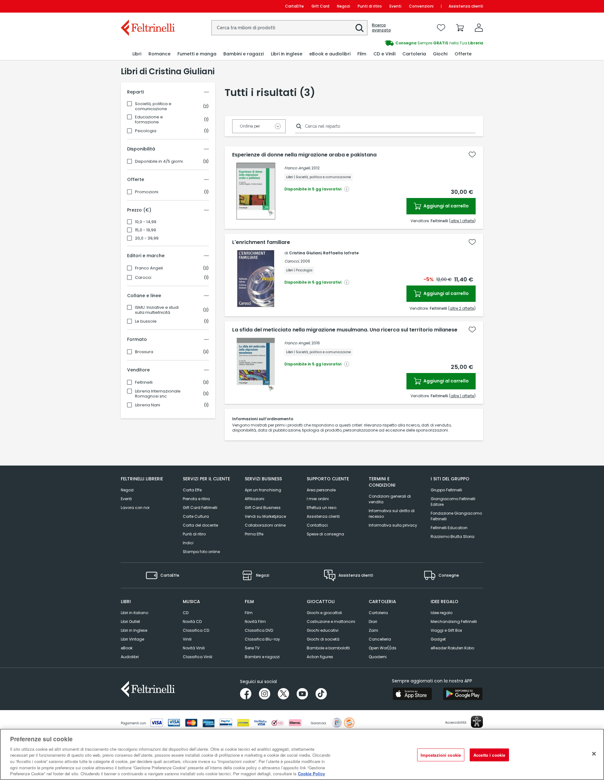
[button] (359, 28)
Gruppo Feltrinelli (446, 490)
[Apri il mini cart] (460, 27)
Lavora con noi (135, 507)
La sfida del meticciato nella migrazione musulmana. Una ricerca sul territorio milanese (344, 329)
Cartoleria (378, 612)
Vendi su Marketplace (265, 516)
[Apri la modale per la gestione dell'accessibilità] (477, 721)
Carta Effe (192, 490)
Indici (188, 542)
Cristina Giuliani (305, 253)
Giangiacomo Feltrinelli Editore (453, 501)
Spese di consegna (325, 534)
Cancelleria (380, 639)
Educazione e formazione (149, 120)
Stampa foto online (201, 551)
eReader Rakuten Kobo (452, 648)
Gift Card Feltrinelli (200, 507)
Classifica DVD (259, 630)
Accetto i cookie (489, 755)
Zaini (373, 630)
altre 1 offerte (462, 220)
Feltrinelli (144, 382)
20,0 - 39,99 (147, 238)
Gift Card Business (263, 507)
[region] (302, 754)
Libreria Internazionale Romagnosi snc (158, 394)
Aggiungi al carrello (445, 206)
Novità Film (255, 621)
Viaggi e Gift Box (446, 630)
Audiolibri (130, 656)
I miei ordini (318, 498)
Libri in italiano (134, 612)
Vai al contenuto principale (147, 6)
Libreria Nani (147, 405)
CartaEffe (294, 6)
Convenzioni (421, 6)
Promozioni (146, 192)
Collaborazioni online (265, 525)
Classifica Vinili (197, 656)
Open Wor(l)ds (382, 648)
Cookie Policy (311, 774)
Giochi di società (323, 639)
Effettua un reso (321, 507)
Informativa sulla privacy (393, 525)
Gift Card (320, 6)
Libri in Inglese (134, 630)
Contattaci (317, 525)
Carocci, (291, 261)
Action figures (320, 656)
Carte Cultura (196, 516)
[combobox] (289, 27)
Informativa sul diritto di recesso (392, 513)
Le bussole (146, 321)
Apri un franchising (263, 490)
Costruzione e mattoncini (331, 621)
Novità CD (192, 621)
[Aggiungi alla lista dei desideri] (472, 154)
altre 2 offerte (462, 308)
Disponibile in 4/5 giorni (159, 161)
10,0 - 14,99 (145, 221)
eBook (126, 648)
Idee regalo (441, 612)
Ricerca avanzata (381, 28)
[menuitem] (137, 54)
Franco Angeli (149, 268)
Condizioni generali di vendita (390, 499)
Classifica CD (196, 630)
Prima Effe (254, 534)
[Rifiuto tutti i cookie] (594, 753)
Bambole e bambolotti (328, 648)
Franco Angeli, (297, 168)
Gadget (438, 639)
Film (249, 612)
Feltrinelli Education (449, 527)
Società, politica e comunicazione (153, 106)
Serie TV (252, 648)
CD (185, 612)
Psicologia (145, 130)
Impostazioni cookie (441, 755)
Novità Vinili (194, 648)
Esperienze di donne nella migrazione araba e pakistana (304, 154)
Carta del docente (200, 525)
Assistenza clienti (466, 6)
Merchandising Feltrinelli (454, 621)
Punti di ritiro (370, 6)
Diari (373, 621)
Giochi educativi (322, 630)
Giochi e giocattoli (324, 612)
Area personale (321, 490)
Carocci (143, 277)
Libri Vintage (132, 639)
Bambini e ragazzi (262, 656)
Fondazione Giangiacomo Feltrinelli (456, 516)
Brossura (144, 351)
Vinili (187, 639)
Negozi (343, 6)
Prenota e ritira (196, 498)
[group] (392, 43)
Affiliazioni (254, 498)
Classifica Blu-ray (262, 639)
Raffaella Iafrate (341, 253)
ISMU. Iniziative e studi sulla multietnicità (157, 310)
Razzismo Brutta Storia (452, 536)
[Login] (478, 27)
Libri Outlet (130, 621)
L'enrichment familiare (261, 242)
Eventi (395, 6)
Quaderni (378, 656)
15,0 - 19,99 (145, 230)
